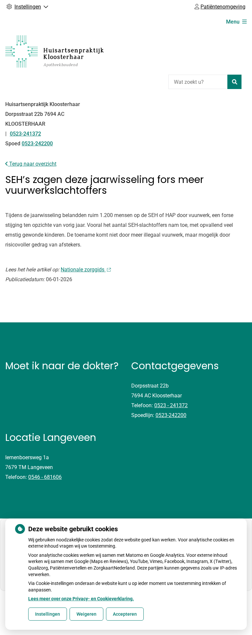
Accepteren (125, 614)
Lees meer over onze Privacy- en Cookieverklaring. (81, 598)
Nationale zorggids (83, 269)
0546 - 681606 (45, 477)
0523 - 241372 (171, 405)
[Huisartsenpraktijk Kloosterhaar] (54, 51)
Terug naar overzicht (32, 164)
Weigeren (86, 614)
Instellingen (47, 614)
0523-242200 (171, 415)
